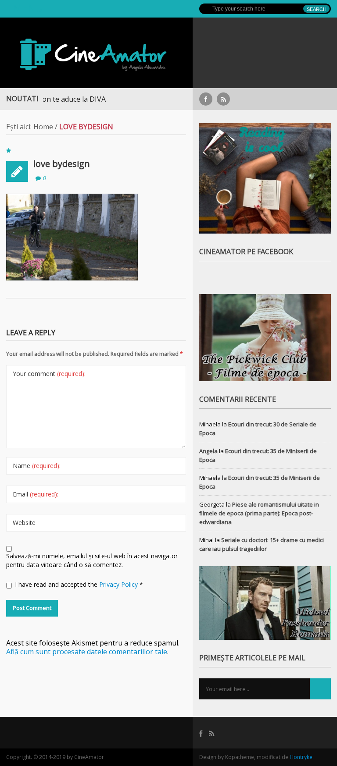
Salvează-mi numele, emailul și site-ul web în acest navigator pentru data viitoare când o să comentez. (92, 560)
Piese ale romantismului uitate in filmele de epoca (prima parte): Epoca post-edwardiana (259, 513)
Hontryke (301, 757)
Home (43, 126)
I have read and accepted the (79, 584)
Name (37, 465)
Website (24, 522)
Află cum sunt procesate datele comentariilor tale (86, 651)
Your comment (49, 373)
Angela (208, 451)
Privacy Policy (119, 584)
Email (35, 494)
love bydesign (61, 164)
